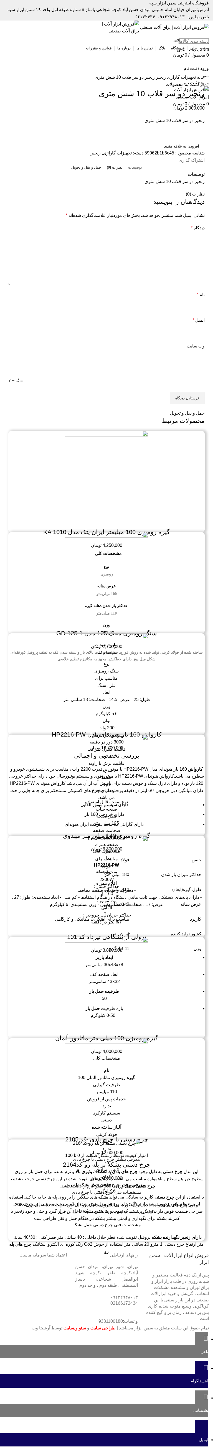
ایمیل (198, 320)
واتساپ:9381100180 (118, 1321)
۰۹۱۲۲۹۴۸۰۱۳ (171, 16)
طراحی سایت (103, 1328)
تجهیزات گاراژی (181, 77)
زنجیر (160, 77)
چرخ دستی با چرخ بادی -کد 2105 (106, 1139)
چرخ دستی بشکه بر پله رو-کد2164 (106, 1164)
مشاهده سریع (106, 521)
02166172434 (124, 1303)
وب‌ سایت (196, 346)
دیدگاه (198, 227)
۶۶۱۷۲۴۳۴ (145, 16)
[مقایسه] (121, 521)
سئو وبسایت (75, 1328)
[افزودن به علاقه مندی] (91, 521)
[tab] (135, 167)
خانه (200, 77)
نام (201, 294)
